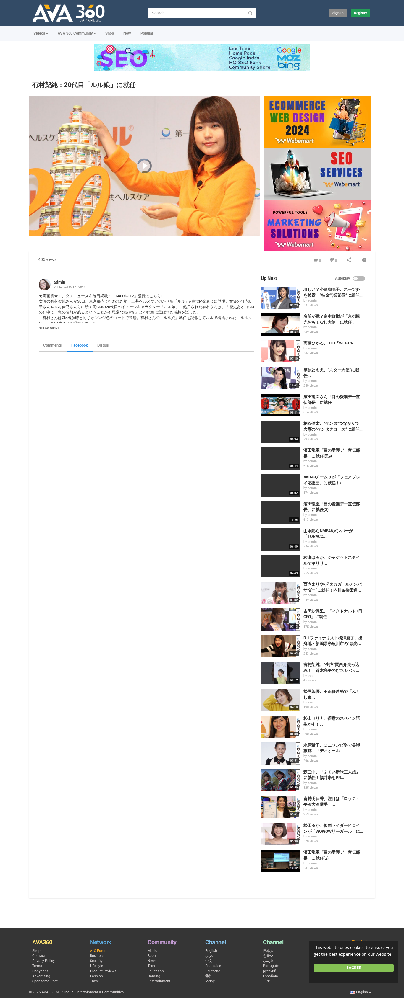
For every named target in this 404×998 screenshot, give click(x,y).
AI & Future (98, 951)
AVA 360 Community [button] (75, 33)
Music (152, 951)
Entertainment (159, 981)
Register (360, 13)
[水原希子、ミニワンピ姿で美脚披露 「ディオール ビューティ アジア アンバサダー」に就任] (280, 753)
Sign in (338, 13)
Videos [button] (39, 33)
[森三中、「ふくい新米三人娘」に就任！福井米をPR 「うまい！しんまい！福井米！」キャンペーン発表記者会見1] (280, 780)
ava (310, 676)
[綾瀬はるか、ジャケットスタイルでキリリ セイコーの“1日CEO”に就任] (280, 566)
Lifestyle (96, 966)
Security (96, 961)
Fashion (96, 976)
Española (270, 976)
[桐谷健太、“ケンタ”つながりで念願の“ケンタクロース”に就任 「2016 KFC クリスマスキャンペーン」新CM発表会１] (280, 432)
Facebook (79, 345)
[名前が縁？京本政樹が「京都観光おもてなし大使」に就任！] (280, 324)
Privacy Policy (43, 961)
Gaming (154, 976)
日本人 (268, 951)
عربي (209, 956)
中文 (208, 961)
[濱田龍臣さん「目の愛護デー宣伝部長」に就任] (280, 405)
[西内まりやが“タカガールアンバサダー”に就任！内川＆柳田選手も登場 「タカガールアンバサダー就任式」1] (280, 593)
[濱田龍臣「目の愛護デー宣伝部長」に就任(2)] (280, 861)
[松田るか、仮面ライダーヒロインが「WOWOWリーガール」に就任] (280, 834)
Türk (266, 981)
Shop (109, 33)
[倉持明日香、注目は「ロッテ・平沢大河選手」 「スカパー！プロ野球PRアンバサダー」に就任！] (280, 807)
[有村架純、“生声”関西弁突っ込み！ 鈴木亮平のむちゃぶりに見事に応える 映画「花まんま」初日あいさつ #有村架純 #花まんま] (280, 673)
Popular (146, 33)
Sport (152, 956)
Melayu (211, 981)
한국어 (268, 956)
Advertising (41, 976)
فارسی (268, 961)
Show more (49, 328)
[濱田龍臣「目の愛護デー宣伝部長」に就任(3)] (280, 512)
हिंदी (208, 976)
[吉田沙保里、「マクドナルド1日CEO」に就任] (280, 619)
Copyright (40, 971)
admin (59, 282)
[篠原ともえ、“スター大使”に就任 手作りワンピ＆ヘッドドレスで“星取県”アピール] (280, 378)
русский (269, 971)
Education (156, 971)
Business (97, 956)
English (211, 951)
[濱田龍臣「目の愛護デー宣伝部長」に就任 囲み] (280, 458)
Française (213, 966)
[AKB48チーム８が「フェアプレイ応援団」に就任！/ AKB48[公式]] (280, 485)
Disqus (103, 345)
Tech (151, 966)
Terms (37, 966)
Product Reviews (103, 971)
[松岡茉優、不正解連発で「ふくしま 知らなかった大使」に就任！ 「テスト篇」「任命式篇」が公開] (280, 700)
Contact (38, 956)
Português (271, 966)
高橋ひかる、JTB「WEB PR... (329, 343)
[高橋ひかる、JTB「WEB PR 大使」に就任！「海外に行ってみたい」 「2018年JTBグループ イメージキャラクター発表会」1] (280, 351)
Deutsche (212, 971)
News (152, 961)
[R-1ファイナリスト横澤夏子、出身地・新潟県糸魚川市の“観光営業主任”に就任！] (280, 646)
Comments (52, 345)
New (127, 33)
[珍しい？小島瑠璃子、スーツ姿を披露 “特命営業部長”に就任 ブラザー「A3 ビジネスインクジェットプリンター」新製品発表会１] (280, 298)
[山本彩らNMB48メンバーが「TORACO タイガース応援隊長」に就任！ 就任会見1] (280, 539)
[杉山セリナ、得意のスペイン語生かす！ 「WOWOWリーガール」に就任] (280, 727)
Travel (95, 981)
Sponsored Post (45, 981)
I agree (354, 967)
